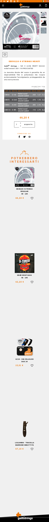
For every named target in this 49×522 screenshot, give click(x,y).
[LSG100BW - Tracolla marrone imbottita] (24, 430)
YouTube (14, 1)
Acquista (28, 124)
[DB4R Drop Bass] (24, 263)
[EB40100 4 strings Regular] (24, 177)
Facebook (1, 1)
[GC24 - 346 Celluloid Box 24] (24, 347)
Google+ (4, 1)
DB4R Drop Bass (24, 275)
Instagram (11, 1)
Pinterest (18, 1)
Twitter (8, 1)
